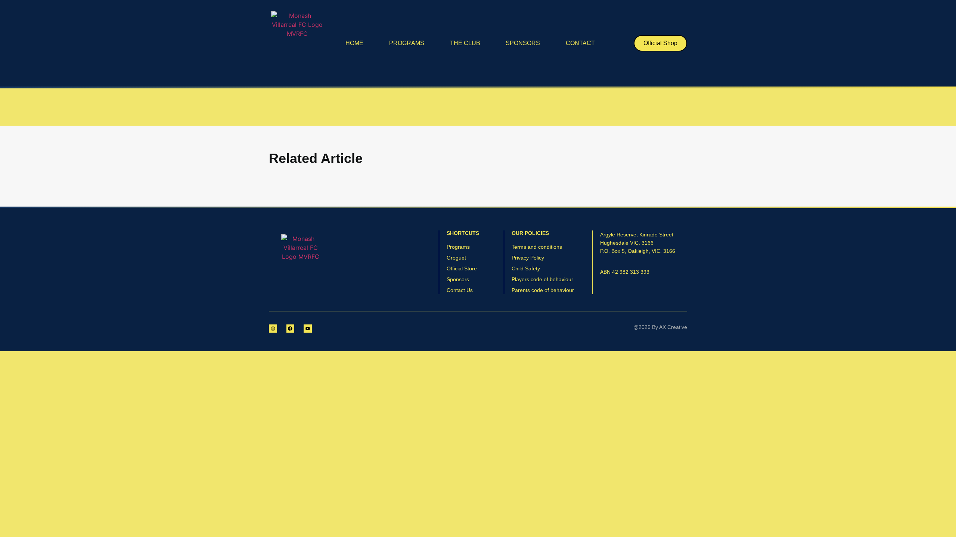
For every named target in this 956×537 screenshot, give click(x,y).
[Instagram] (273, 328)
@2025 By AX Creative (660, 327)
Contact (580, 43)
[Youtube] (308, 328)
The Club (465, 43)
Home (354, 43)
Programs (406, 43)
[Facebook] (290, 328)
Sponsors (523, 43)
